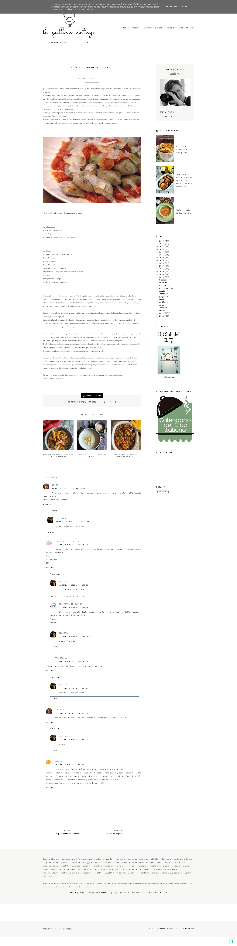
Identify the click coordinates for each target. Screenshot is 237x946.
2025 (162, 243)
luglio (162, 293)
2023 (162, 249)
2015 (162, 271)
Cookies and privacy (156, 892)
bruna (55, 485)
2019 (162, 260)
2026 (162, 241)
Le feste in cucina (153, 28)
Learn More (172, 7)
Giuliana (61, 518)
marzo (162, 305)
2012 (162, 313)
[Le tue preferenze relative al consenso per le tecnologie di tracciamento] (232, 941)
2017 (162, 266)
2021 (162, 255)
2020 (162, 257)
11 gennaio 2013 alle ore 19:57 (75, 607)
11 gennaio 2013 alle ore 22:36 (71, 713)
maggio (162, 299)
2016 (162, 268)
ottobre (163, 285)
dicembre (163, 280)
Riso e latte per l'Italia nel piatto (92, 455)
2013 (162, 277)
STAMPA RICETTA (93, 396)
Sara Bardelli (102, 892)
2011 (162, 316)
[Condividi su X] (104, 402)
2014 (162, 274)
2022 (162, 252)
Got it (184, 7)
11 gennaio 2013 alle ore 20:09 (71, 662)
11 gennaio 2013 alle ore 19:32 (68, 488)
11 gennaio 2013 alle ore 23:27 (75, 688)
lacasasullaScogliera (67, 541)
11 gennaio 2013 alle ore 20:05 (75, 636)
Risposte (53, 511)
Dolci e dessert (175, 28)
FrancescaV (61, 658)
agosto (162, 291)
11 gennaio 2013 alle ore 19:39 (71, 545)
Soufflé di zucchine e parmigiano (181, 149)
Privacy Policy (50, 929)
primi (104, 78)
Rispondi (47, 504)
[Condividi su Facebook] (110, 402)
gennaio (163, 310)
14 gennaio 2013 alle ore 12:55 (71, 765)
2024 (162, 246)
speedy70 (60, 709)
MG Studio (189, 929)
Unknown (59, 761)
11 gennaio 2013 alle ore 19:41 (75, 585)
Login (73, 892)
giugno (162, 296)
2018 (162, 263)
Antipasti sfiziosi (131, 28)
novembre (163, 282)
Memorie (190, 28)
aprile (162, 302)
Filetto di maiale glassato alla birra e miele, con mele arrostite (184, 180)
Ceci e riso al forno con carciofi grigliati (125, 455)
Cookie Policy (66, 929)
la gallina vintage (164, 929)
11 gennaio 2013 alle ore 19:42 (72, 522)
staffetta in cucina (70, 604)
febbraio (163, 307)
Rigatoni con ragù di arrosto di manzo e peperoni (58, 455)
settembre (164, 288)
